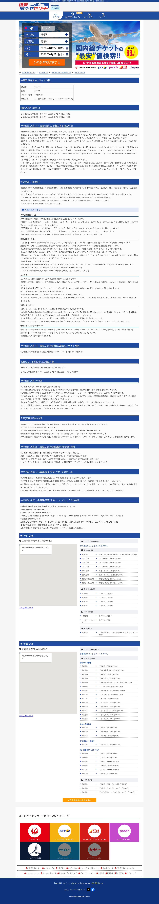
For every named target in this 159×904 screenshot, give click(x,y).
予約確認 (55, 8)
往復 (31, 28)
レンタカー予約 (49, 868)
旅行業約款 (120, 873)
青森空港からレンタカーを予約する (94, 654)
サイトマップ (131, 873)
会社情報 (101, 873)
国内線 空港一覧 (108, 868)
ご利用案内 (61, 868)
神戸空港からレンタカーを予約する (94, 545)
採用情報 (110, 873)
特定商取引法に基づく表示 (68, 873)
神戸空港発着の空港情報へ (79, 800)
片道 (47, 28)
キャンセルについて (33, 873)
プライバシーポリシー (87, 873)
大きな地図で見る (26, 607)
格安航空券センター (34, 868)
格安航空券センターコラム (125, 868)
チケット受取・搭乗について (89, 868)
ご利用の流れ (72, 868)
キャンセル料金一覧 (49, 873)
